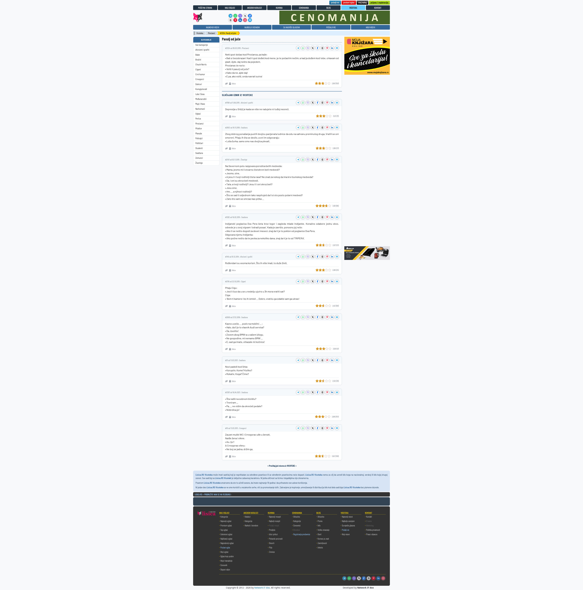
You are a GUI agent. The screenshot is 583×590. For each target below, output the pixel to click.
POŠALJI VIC (331, 27)
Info (319, 525)
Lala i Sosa (200, 94)
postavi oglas (348, 2)
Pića (270, 547)
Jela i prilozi (273, 534)
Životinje (199, 163)
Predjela (272, 529)
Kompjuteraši (201, 89)
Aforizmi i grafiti (202, 49)
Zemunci (199, 158)
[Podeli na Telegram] (298, 48)
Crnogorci (199, 79)
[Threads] (230, 20)
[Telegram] (230, 16)
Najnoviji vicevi (347, 516)
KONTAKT (377, 7)
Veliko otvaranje (323, 529)
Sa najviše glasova (348, 525)
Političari (199, 143)
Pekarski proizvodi (276, 538)
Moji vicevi (346, 534)
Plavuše (198, 133)
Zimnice (272, 551)
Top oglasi (224, 529)
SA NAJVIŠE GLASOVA (291, 27)
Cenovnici (296, 525)
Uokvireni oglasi (226, 534)
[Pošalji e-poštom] (250, 20)
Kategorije (224, 516)
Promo (320, 521)
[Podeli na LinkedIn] (332, 48)
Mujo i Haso (200, 104)
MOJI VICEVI (370, 27)
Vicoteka (199, 33)
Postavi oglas (225, 547)
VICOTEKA (353, 7)
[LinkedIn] (240, 20)
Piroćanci (211, 33)
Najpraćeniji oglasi (227, 543)
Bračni (198, 59)
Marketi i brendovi (251, 525)
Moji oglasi (224, 551)
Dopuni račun (225, 569)
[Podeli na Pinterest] (327, 48)
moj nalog (362, 2)
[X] (245, 16)
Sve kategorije (201, 45)
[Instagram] (245, 20)
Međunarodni (200, 99)
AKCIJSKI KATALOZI (254, 7)
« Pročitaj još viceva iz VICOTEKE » (282, 465)
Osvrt (319, 534)
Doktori (198, 84)
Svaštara (199, 153)
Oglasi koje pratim (227, 556)
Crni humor (200, 74)
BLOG (328, 7)
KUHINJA (279, 7)
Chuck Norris (200, 64)
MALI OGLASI (230, 7)
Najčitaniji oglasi (226, 538)
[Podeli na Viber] (308, 48)
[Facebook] (250, 16)
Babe (197, 54)
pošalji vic (335, 2)
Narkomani (200, 109)
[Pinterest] (235, 20)
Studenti (199, 148)
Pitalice (198, 128)
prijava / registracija (379, 2)
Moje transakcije (226, 560)
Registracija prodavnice (301, 534)
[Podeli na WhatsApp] (303, 48)
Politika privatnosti (373, 529)
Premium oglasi (226, 525)
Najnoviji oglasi (225, 521)
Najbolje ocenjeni (348, 521)
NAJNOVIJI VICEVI (212, 27)
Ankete (320, 547)
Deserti (271, 543)
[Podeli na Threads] (322, 48)
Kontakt (369, 516)
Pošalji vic (345, 529)
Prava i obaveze (371, 534)
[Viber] (240, 16)
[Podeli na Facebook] (317, 48)
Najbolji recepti (274, 521)
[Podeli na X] (312, 48)
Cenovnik (223, 565)
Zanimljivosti (322, 543)
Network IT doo (262, 587)
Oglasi (198, 113)
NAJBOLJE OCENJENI (252, 27)
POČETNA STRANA (205, 7)
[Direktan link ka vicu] (226, 83)
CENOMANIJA (304, 7)
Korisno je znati (323, 538)
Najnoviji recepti (275, 516)
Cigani (198, 69)
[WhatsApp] (235, 16)
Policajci (199, 138)
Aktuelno (296, 516)
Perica (198, 118)
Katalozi (248, 516)
